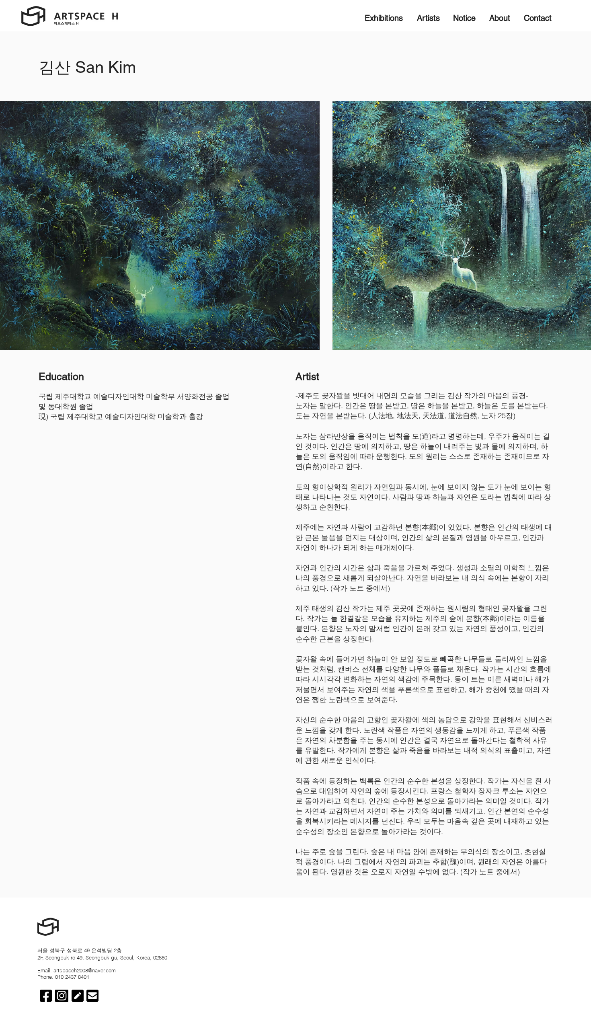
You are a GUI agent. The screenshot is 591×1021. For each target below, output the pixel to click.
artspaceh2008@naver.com (84, 970)
